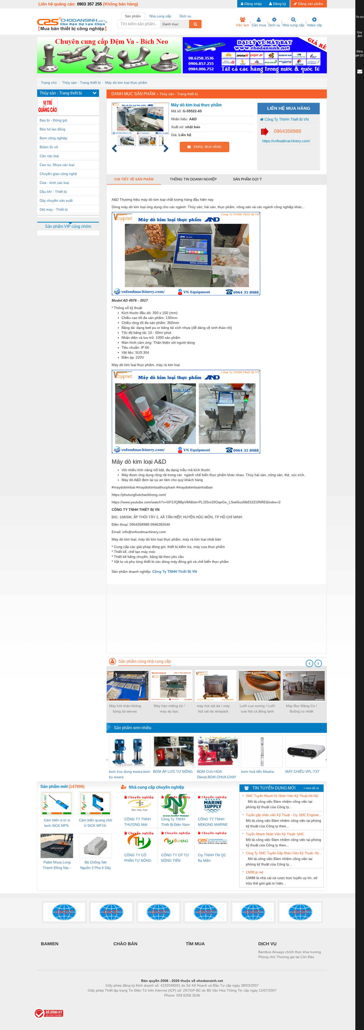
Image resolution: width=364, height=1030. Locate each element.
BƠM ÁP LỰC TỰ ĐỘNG (173, 771)
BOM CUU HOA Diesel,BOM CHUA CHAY (216, 774)
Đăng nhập (253, 4)
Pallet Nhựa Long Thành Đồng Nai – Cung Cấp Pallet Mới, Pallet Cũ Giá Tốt (57, 865)
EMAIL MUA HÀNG (206, 147)
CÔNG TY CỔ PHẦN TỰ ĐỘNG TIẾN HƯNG (137, 858)
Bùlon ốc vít (49, 147)
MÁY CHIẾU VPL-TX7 (302, 771)
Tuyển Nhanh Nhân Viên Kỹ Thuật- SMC (275, 834)
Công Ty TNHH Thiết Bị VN (286, 119)
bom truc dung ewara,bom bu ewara (129, 774)
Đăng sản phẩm (310, 4)
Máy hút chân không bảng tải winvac (125, 708)
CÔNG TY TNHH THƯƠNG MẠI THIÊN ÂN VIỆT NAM (137, 822)
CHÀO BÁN (125, 943)
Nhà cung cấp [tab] (160, 16)
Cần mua (259, 25)
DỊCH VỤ (267, 943)
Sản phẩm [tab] (133, 16)
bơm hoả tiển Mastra (257, 771)
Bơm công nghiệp (53, 138)
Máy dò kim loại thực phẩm (126, 83)
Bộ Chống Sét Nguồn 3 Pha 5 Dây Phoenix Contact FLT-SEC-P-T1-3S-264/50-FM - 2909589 (95, 865)
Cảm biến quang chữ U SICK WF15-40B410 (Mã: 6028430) (95, 823)
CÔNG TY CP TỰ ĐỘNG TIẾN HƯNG (175, 858)
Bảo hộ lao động (52, 129)
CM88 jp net (254, 872)
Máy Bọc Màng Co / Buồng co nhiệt (301, 708)
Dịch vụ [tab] (185, 16)
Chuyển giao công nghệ (58, 174)
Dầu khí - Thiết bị (53, 192)
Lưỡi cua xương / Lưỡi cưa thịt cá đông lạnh (257, 708)
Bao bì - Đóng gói (53, 120)
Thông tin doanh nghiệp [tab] (193, 179)
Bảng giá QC (360, 53)
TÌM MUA (195, 943)
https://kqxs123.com (206, 1003)
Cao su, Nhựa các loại (57, 165)
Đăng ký (279, 4)
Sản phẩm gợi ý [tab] (247, 179)
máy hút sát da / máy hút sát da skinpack (213, 708)
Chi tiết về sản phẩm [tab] (134, 179)
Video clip (314, 25)
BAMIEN (49, 943)
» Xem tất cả (311, 788)
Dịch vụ (274, 25)
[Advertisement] (217, 618)
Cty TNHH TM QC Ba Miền (212, 857)
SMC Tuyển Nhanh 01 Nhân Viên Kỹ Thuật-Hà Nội (282, 796)
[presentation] (309, 663)
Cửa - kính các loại (54, 183)
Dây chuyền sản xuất (56, 200)
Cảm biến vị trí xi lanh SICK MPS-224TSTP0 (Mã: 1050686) (57, 823)
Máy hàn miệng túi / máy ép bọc (169, 708)
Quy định (359, 34)
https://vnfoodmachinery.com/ (285, 141)
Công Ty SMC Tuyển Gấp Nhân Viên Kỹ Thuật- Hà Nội (284, 853)
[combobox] (187, 24)
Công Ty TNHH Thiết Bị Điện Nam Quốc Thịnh (175, 822)
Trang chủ (49, 83)
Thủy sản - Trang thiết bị (81, 83)
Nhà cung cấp (293, 25)
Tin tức (360, 16)
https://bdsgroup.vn (175, 1003)
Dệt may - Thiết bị (54, 209)
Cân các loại (49, 156)
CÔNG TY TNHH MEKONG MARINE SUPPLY (213, 822)
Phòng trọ (149, 1003)
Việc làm (242, 25)
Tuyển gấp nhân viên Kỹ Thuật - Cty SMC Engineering (284, 815)
